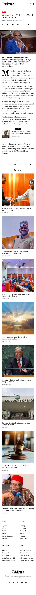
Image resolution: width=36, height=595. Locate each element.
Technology (24, 539)
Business (5, 539)
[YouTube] (22, 582)
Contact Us (6, 553)
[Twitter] (14, 582)
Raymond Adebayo (7, 20)
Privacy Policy (25, 553)
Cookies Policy (25, 555)
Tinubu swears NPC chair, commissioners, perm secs (21, 132)
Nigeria (4, 526)
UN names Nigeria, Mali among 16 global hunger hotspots (16, 381)
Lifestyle (23, 526)
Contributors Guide (9, 558)
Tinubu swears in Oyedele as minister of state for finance (16, 209)
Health (22, 536)
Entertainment (7, 536)
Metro (22, 533)
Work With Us (6, 555)
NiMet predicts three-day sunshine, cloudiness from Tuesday (15, 338)
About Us (5, 550)
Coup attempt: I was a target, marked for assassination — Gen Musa (17, 252)
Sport (4, 533)
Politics (4, 531)
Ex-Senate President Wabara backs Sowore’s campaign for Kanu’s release (18, 509)
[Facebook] (10, 582)
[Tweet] (7, 24)
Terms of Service (26, 550)
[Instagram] (18, 582)
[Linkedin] (26, 582)
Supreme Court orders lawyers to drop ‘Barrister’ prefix (16, 424)
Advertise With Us (8, 561)
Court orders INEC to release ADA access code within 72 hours (16, 467)
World (4, 528)
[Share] (2, 24)
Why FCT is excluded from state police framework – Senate (16, 295)
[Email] (18, 24)
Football (23, 531)
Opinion (23, 528)
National (4, 11)
